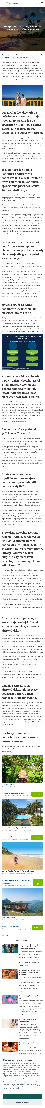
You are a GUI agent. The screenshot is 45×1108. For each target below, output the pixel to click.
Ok (22, 1096)
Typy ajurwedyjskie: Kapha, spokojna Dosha (28, 1020)
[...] (30, 965)
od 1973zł (37, 794)
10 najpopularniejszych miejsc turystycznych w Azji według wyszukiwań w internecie (29, 947)
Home (4, 55)
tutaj (10, 752)
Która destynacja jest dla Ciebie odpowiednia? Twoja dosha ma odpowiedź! (29, 972)
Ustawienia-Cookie (8, 1091)
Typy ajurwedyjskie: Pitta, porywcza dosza (31, 1044)
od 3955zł (38, 882)
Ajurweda (10, 55)
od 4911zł (37, 927)
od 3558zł (37, 838)
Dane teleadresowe (19, 1091)
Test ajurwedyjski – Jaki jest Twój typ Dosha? (30, 997)
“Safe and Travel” (15, 156)
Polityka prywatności (30, 1091)
